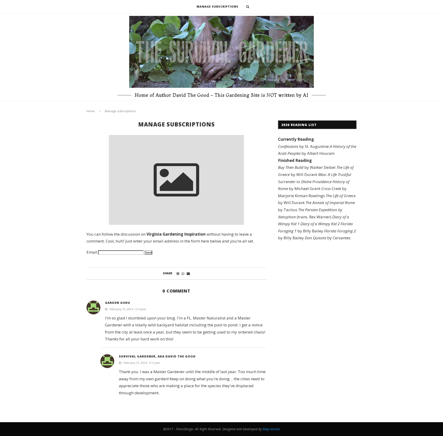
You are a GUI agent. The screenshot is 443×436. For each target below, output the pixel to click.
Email (92, 252)
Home (91, 111)
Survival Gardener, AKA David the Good (157, 356)
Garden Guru (117, 303)
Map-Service (271, 429)
